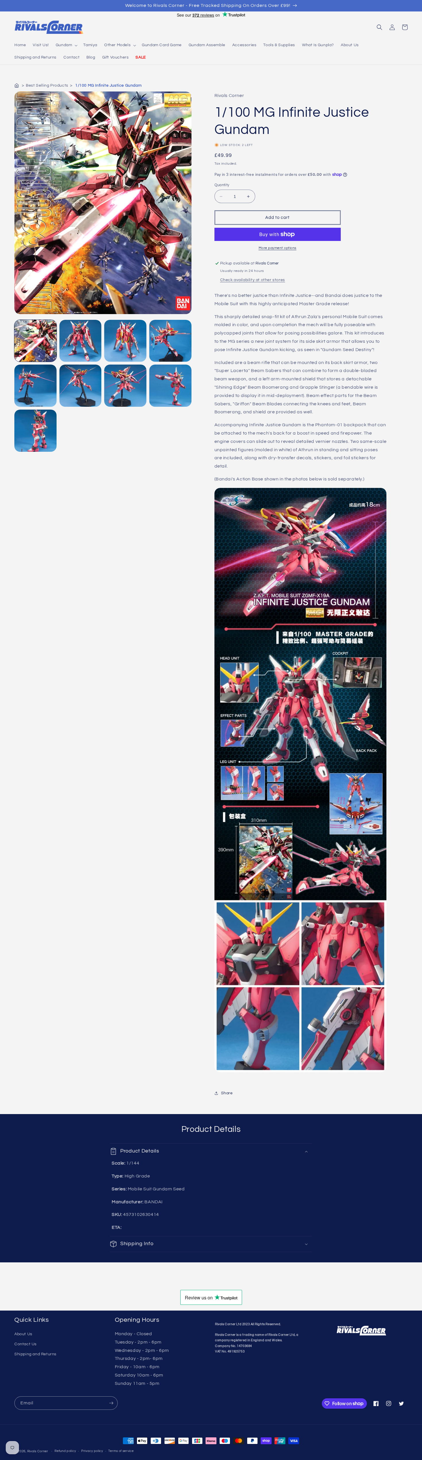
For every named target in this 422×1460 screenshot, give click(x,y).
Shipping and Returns (35, 1354)
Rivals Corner (37, 1451)
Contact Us (25, 1344)
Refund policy (65, 1451)
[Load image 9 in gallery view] (35, 431)
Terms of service (120, 1451)
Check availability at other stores (252, 280)
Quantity (221, 185)
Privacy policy (92, 1451)
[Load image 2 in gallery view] (80, 341)
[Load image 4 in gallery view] (170, 341)
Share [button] (227, 1093)
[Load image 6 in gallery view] (80, 386)
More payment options (278, 248)
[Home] (17, 85)
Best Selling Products (47, 85)
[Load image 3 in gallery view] (125, 341)
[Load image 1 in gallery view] (35, 341)
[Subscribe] (111, 1403)
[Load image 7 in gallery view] (125, 386)
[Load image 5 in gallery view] (35, 386)
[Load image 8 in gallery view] (170, 386)
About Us (23, 1334)
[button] (66, 45)
